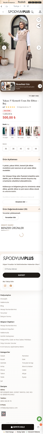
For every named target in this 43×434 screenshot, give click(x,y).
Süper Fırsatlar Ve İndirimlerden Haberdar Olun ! (21, 264)
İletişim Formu (5, 316)
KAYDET (21, 275)
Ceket (24, 370)
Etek (23, 359)
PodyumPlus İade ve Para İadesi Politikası (15, 340)
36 (6, 148)
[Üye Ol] (28, 6)
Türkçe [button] (17, 6)
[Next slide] (39, 47)
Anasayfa (3, 299)
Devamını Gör (20, 202)
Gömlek (3, 363)
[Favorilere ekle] (38, 19)
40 (21, 148)
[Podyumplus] (20, 258)
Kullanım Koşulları (7, 329)
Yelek (2, 377)
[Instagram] (5, 286)
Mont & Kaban (27, 366)
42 (28, 148)
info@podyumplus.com (9, 408)
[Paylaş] (38, 25)
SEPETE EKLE (19, 427)
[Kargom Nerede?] (7, 6)
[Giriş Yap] (24, 6)
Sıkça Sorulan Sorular (8, 343)
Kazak (2, 359)
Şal (1, 381)
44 (36, 148)
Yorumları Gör (10, 217)
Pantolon (25, 356)
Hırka (2, 366)
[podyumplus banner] (21, 2)
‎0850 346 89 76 (5, 401)
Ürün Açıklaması (10, 159)
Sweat (2, 356)
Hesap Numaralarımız (8, 309)
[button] (20, 78)
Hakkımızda (4, 302)
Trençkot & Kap (27, 363)
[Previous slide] (4, 47)
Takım (2, 373)
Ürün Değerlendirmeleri (15, 209)
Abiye (24, 373)
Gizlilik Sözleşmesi (7, 336)
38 (13, 148)
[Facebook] (10, 286)
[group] (21, 47)
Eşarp (24, 377)
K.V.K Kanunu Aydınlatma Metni (12, 347)
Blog (2, 306)
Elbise (2, 370)
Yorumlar (3, 313)
